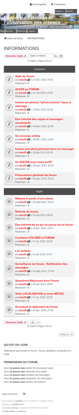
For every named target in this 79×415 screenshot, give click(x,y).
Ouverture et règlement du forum (36, 306)
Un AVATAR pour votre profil (33, 161)
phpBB (19, 401)
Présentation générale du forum (36, 175)
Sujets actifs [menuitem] (71, 11)
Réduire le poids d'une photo (34, 198)
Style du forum (24, 76)
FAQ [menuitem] (2, 31)
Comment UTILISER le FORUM (34, 237)
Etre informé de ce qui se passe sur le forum (44, 224)
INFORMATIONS (21, 48)
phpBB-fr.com (18, 404)
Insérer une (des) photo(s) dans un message (44, 148)
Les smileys (23, 250)
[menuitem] (8, 411)
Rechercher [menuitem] (10, 31)
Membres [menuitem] (21, 31)
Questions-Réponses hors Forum (37, 280)
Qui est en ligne (16, 344)
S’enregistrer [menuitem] (40, 4)
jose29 (22, 79)
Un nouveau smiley (27, 135)
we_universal (12, 408)
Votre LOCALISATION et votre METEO (39, 293)
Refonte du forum (26, 211)
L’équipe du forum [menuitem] (32, 31)
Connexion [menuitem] (60, 4)
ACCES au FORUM (27, 89)
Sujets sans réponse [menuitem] (60, 11)
